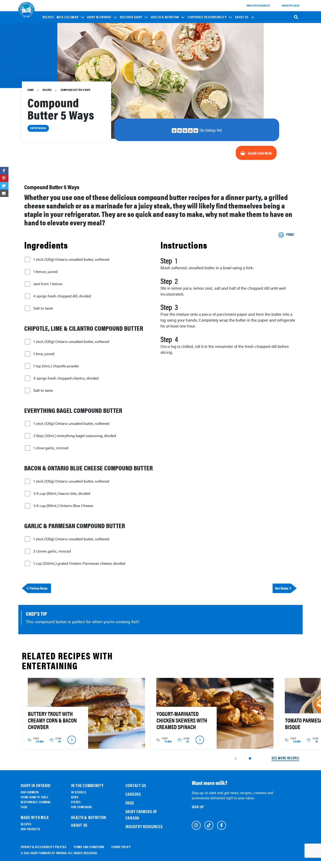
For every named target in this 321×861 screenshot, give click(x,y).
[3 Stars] (185, 130)
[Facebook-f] (221, 825)
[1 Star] (174, 130)
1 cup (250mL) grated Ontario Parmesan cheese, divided (79, 563)
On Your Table (99, 67)
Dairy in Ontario (99, 17)
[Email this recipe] (4, 193)
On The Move (98, 61)
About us (241, 17)
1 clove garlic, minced (50, 447)
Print (290, 235)
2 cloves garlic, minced (52, 551)
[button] (70, 17)
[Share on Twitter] (4, 185)
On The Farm (98, 54)
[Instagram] (196, 825)
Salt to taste (43, 308)
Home (30, 90)
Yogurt (127, 70)
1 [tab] (235, 758)
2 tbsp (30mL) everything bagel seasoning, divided (74, 435)
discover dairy (131, 17)
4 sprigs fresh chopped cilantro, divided (65, 378)
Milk (126, 63)
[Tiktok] (208, 825)
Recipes (48, 17)
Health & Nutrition (165, 17)
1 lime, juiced (43, 353)
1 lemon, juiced (45, 271)
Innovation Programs (204, 69)
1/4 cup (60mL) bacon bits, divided (61, 493)
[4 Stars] (190, 130)
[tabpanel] (86, 713)
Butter (127, 83)
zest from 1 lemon (48, 283)
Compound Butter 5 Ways (75, 90)
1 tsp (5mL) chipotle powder (56, 366)
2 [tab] (249, 758)
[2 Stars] (179, 130)
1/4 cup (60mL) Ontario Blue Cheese (63, 505)
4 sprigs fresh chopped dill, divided (62, 296)
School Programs (202, 46)
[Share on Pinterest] (4, 178)
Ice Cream (129, 76)
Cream (127, 90)
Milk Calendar (67, 17)
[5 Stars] (195, 130)
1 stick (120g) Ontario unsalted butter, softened (71, 259)
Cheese (127, 57)
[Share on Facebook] (4, 170)
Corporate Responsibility (207, 17)
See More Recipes (285, 758)
